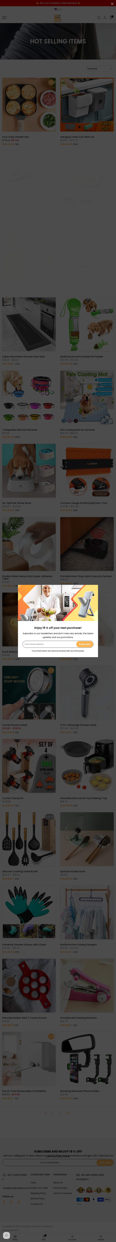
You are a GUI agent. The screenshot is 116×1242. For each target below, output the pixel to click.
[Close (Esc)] (112, 4)
